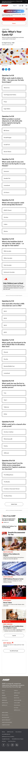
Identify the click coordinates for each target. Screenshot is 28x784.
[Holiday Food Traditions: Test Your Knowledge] (22, 528)
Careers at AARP (17, 702)
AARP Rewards (4, 700)
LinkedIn (9, 69)
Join (14, 19)
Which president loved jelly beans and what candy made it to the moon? (13, 38)
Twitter (6, 69)
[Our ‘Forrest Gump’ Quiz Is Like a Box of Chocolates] (22, 520)
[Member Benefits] (5, 533)
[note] (14, 65)
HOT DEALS (7, 643)
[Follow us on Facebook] (3, 745)
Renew (14, 23)
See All (14, 635)
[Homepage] (4, 6)
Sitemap (3, 731)
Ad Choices (4, 741)
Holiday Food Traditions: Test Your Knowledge (9, 527)
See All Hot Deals (14, 650)
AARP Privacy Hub (10, 731)
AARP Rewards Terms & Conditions (8, 736)
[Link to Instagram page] (12, 745)
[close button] (26, 9)
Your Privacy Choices (11, 741)
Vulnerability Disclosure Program (17, 738)
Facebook (3, 69)
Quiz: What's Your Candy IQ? (11, 33)
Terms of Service (18, 731)
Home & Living (5, 29)
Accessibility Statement (6, 734)
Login (20, 5)
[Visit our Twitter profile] (8, 745)
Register (15, 5)
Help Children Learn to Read (13, 283)
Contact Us (16, 690)
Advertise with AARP (17, 700)
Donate (3, 692)
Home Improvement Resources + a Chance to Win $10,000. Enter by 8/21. (12, 2)
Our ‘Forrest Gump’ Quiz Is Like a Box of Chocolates (8, 519)
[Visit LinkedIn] (16, 745)
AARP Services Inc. (17, 710)
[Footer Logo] (14, 680)
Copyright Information (6, 738)
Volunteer (3, 695)
